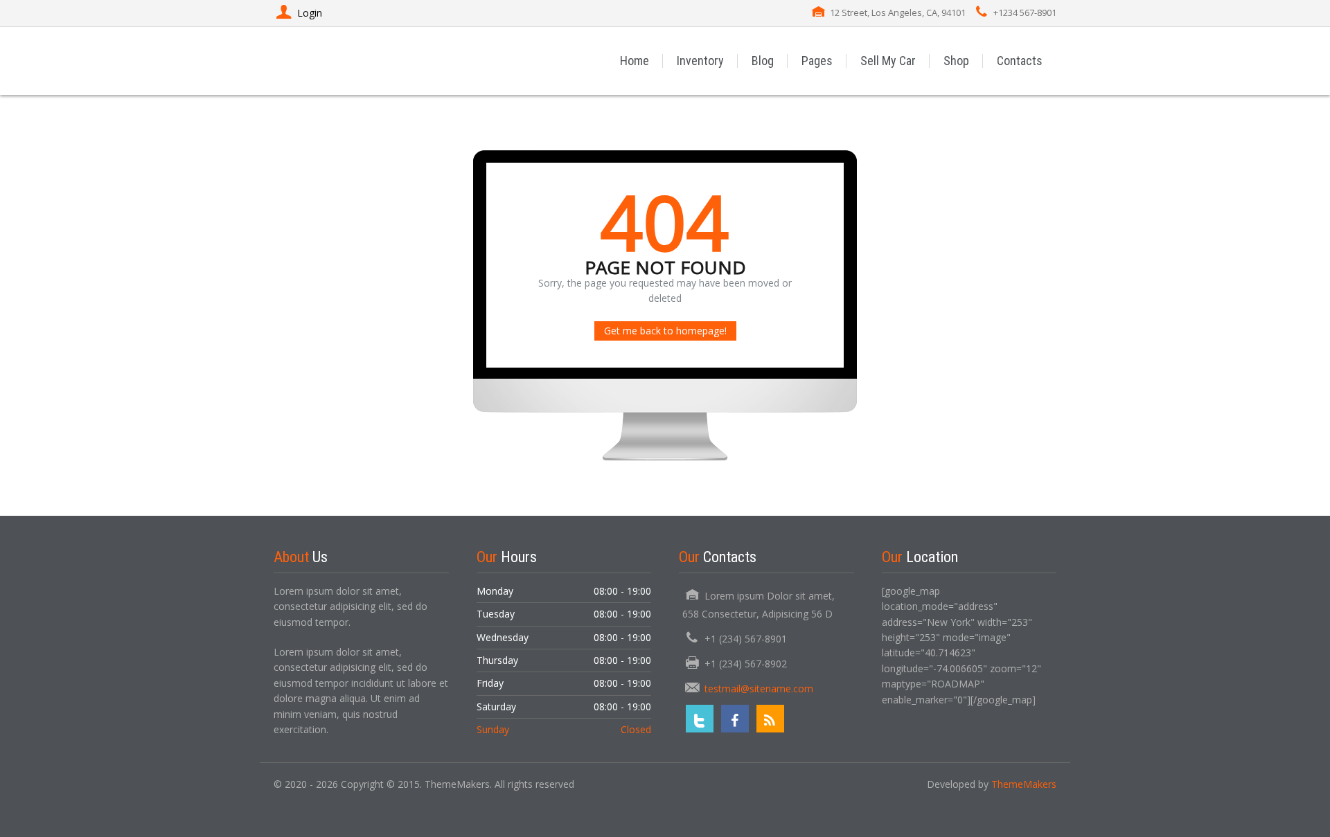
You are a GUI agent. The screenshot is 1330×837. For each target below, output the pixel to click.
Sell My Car (888, 60)
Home (634, 60)
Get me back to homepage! (665, 330)
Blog (763, 60)
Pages (817, 60)
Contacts (1020, 60)
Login (309, 12)
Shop (956, 60)
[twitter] (699, 718)
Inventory (700, 60)
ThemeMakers (1023, 784)
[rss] (770, 718)
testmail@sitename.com (758, 688)
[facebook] (735, 718)
